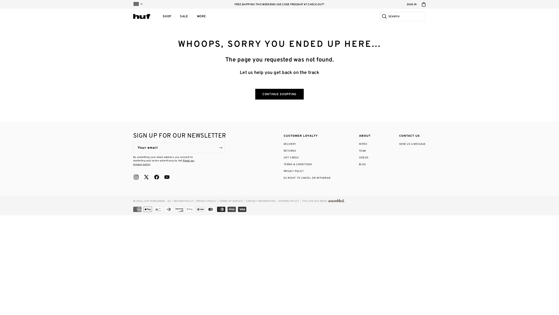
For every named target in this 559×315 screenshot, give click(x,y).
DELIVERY (290, 144)
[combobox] (406, 16)
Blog (362, 164)
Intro (363, 144)
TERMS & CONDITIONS (298, 164)
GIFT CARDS (291, 157)
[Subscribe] (220, 148)
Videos (364, 157)
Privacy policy (206, 201)
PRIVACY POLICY (294, 171)
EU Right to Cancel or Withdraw (307, 178)
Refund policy (183, 201)
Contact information (260, 201)
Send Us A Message (412, 144)
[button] (167, 16)
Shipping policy (288, 201)
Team (362, 150)
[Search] (383, 16)
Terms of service (231, 201)
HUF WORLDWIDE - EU (157, 201)
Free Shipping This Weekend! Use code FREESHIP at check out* (280, 4)
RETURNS (290, 150)
